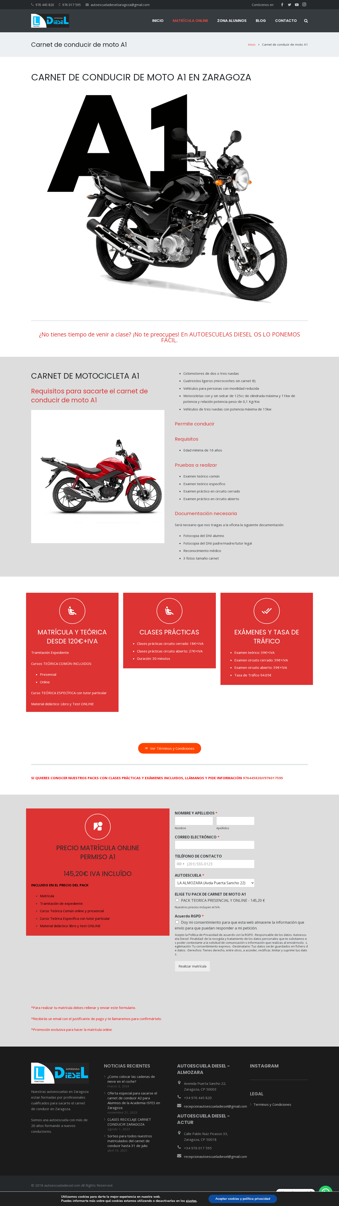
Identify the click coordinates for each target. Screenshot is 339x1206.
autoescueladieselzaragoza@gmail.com (120, 5)
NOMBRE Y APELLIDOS (196, 813)
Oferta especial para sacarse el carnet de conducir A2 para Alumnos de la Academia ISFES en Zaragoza (133, 1100)
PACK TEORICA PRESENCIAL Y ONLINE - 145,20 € (223, 900)
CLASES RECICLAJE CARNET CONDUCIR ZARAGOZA (129, 1121)
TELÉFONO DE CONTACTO (198, 856)
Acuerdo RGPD (189, 916)
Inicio (252, 44)
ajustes (191, 1201)
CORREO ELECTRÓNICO (197, 837)
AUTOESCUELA (189, 875)
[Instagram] (304, 4)
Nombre (180, 828)
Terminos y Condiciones (272, 1104)
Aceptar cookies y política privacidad (242, 1199)
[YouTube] (296, 4)
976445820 (252, 777)
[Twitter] (289, 4)
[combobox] (180, 864)
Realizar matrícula (192, 966)
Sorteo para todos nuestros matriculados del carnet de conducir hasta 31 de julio (129, 1141)
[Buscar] (306, 21)
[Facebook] (282, 4)
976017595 (273, 777)
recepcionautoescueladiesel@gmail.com (215, 1106)
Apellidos (222, 828)
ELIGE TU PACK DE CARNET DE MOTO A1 (210, 894)
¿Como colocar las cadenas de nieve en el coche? (131, 1079)
